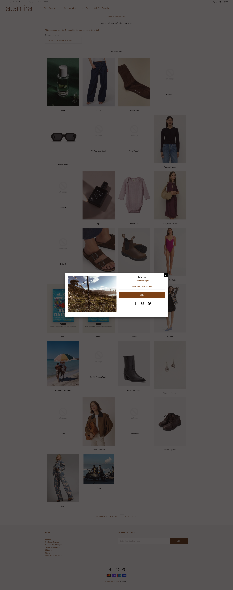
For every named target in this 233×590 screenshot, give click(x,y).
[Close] (166, 275)
